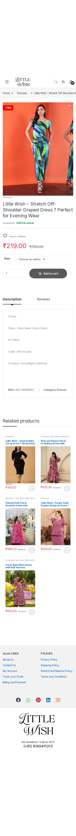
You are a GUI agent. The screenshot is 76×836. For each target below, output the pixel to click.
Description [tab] (12, 299)
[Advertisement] (38, 38)
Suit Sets (55, 436)
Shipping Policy (50, 665)
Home (6, 93)
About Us (8, 659)
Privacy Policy (49, 659)
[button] (69, 106)
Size (7, 258)
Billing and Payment (14, 682)
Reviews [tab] (43, 299)
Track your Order (13, 676)
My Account (10, 670)
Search (56, 82)
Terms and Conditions (54, 676)
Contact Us (9, 665)
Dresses (22, 93)
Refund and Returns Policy (56, 670)
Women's (65, 436)
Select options (30, 488)
